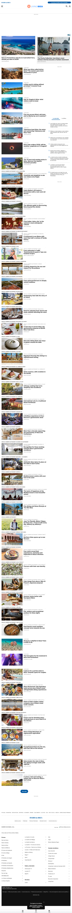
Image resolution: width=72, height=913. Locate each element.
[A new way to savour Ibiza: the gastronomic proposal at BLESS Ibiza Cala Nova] (12, 329)
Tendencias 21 (51, 873)
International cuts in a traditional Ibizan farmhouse (35, 401)
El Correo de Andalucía (7, 850)
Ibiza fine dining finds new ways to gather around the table (34, 341)
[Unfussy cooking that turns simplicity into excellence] (12, 389)
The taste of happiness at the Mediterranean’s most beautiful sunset (34, 492)
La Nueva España (6, 880)
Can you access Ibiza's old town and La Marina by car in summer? (35, 115)
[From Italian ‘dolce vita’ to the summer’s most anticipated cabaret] (12, 223)
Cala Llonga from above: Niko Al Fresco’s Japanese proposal (34, 582)
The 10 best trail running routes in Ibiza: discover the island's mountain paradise (35, 161)
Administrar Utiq (36, 894)
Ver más (24, 791)
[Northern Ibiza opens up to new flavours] (12, 539)
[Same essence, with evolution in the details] (12, 374)
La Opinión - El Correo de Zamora (32, 844)
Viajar (49, 839)
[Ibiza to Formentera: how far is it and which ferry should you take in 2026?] (18, 45)
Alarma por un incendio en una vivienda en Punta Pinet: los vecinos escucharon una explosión (59, 138)
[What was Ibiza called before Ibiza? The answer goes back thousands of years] (12, 73)
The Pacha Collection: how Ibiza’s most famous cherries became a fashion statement (53, 59)
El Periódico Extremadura (7, 865)
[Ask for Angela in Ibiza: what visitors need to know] (12, 103)
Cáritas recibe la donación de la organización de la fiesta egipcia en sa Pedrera (59, 145)
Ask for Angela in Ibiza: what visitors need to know (33, 100)
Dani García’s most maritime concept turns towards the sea (34, 627)
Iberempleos (51, 863)
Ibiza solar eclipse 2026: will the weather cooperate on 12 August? (35, 145)
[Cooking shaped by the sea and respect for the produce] (12, 269)
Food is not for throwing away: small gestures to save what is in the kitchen (35, 719)
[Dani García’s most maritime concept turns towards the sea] (12, 630)
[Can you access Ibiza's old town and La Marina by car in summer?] (12, 118)
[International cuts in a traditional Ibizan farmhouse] (12, 404)
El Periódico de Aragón (7, 858)
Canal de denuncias (53, 820)
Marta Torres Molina (29, 255)
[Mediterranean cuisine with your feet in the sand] (12, 479)
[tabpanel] (59, 150)
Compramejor (51, 858)
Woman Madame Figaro (53, 842)
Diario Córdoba (5, 842)
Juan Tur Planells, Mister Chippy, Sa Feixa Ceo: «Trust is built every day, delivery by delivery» (35, 522)
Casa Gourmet (51, 850)
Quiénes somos (18, 820)
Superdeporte (28, 860)
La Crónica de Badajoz (7, 878)
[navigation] (36, 911)
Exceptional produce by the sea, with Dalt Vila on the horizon (35, 747)
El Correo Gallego (5, 852)
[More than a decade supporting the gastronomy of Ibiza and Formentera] (12, 434)
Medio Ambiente (52, 868)
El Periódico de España (7, 863)
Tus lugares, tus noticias (36, 903)
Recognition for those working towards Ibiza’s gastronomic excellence (34, 448)
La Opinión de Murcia (30, 842)
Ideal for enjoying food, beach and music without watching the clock (35, 311)
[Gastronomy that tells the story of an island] (12, 299)
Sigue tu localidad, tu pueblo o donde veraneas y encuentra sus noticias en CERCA (36, 906)
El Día (3, 855)
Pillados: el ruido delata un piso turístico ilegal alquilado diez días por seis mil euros (59, 132)
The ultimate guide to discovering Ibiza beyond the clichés (35, 206)
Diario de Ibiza (5, 845)
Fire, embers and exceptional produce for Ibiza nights (33, 612)
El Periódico (4, 860)
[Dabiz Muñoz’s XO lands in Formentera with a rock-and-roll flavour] (12, 193)
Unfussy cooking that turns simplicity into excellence (33, 386)
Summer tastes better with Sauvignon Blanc (33, 597)
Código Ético (45, 891)
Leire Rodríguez (5, 61)
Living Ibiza (4, 56)
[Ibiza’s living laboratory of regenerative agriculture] (12, 735)
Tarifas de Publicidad (33, 820)
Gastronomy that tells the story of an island (35, 296)
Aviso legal (4, 891)
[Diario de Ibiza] (6, 2)
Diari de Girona (5, 840)
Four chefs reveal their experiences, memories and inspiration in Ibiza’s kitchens (33, 552)
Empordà (4, 870)
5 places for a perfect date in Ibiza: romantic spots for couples (35, 671)
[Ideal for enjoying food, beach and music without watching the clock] (12, 314)
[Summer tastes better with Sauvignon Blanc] (12, 599)
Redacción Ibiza (27, 195)
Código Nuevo (51, 856)
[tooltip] (36, 905)
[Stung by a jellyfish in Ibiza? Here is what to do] (12, 645)
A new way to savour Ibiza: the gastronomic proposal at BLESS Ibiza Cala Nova (34, 328)
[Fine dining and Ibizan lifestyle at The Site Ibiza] (12, 509)
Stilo (49, 837)
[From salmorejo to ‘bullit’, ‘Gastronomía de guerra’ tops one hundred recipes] (12, 254)
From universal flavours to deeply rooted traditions (35, 281)
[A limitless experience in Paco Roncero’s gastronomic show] (12, 419)
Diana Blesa (26, 178)
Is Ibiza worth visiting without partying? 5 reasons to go (34, 85)
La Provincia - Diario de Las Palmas (33, 847)
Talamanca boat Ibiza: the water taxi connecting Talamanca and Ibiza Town (35, 131)
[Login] (69, 6)
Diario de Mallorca (6, 847)
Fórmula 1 (50, 861)
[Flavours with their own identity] (12, 569)
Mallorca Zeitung (28, 852)
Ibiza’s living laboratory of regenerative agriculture (32, 732)
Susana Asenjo (27, 314)
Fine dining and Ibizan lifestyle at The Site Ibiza (35, 507)
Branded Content (43, 820)
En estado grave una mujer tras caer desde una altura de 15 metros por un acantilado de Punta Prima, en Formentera (59, 174)
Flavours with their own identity (34, 566)
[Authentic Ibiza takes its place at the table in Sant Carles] (12, 464)
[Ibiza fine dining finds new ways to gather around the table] (12, 344)
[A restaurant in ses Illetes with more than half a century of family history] (12, 238)
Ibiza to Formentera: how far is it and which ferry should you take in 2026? (18, 58)
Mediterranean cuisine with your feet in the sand (35, 476)
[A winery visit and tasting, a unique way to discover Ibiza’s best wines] (12, 780)
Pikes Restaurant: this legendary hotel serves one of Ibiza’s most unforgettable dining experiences (35, 688)
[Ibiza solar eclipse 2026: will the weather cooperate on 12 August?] (12, 148)
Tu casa (50, 876)
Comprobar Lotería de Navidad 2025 (56, 866)
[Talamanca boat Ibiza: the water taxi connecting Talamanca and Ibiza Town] (12, 133)
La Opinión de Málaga (30, 839)
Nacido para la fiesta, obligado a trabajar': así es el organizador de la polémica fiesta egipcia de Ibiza (58, 151)
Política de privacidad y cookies (14, 891)
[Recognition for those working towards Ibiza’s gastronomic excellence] (12, 449)
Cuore (26, 882)
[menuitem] (22, 911)
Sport (26, 857)
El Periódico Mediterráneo (7, 868)
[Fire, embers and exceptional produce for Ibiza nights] (12, 614)
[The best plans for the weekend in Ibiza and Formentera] (12, 660)
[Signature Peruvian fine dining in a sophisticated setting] (12, 359)
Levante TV (27, 871)
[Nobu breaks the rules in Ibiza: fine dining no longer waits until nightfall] (12, 765)
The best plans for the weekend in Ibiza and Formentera (35, 656)
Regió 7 (26, 854)
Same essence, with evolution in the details (34, 372)
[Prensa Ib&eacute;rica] (64, 827)
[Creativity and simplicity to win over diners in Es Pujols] (12, 178)
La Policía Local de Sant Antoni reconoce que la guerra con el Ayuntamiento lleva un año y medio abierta (58, 166)
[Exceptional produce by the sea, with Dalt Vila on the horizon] (12, 750)
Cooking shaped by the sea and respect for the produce (34, 267)
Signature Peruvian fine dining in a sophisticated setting (35, 356)
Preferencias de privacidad (36, 891)
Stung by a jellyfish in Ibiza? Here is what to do (35, 641)
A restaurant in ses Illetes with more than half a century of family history (35, 238)
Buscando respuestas (53, 878)
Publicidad (25, 820)
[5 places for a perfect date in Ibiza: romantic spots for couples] (12, 675)
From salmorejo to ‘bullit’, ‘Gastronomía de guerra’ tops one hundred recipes (35, 252)
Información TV (28, 868)
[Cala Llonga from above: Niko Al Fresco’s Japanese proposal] (12, 584)
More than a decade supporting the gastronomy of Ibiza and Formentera (34, 432)
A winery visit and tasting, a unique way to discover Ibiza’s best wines (34, 778)
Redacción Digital (42, 61)
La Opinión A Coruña (29, 837)
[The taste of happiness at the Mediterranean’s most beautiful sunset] (12, 494)
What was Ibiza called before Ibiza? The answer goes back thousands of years (34, 71)
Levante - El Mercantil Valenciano (32, 849)
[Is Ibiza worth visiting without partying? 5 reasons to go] (12, 88)
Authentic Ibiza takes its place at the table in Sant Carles (35, 462)
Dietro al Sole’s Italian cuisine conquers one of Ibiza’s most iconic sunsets (33, 703)
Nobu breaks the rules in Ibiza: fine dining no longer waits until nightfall (34, 762)
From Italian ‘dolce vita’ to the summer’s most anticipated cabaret (34, 223)
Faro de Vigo (4, 873)
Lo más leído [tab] (56, 118)
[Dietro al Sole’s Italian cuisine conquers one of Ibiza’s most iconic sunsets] (12, 705)
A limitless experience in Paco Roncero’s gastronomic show (34, 416)
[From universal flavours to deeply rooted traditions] (12, 284)
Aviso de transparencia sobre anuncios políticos (59, 891)
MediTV (26, 873)
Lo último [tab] (64, 118)
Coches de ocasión (52, 853)
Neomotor (50, 871)
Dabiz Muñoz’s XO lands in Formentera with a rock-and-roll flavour (34, 192)
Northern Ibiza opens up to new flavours (34, 538)
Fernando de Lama (28, 659)
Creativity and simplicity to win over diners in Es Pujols (34, 176)
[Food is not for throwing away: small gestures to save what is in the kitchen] (12, 720)
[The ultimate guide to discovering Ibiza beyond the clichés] (12, 208)
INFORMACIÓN (5, 875)
